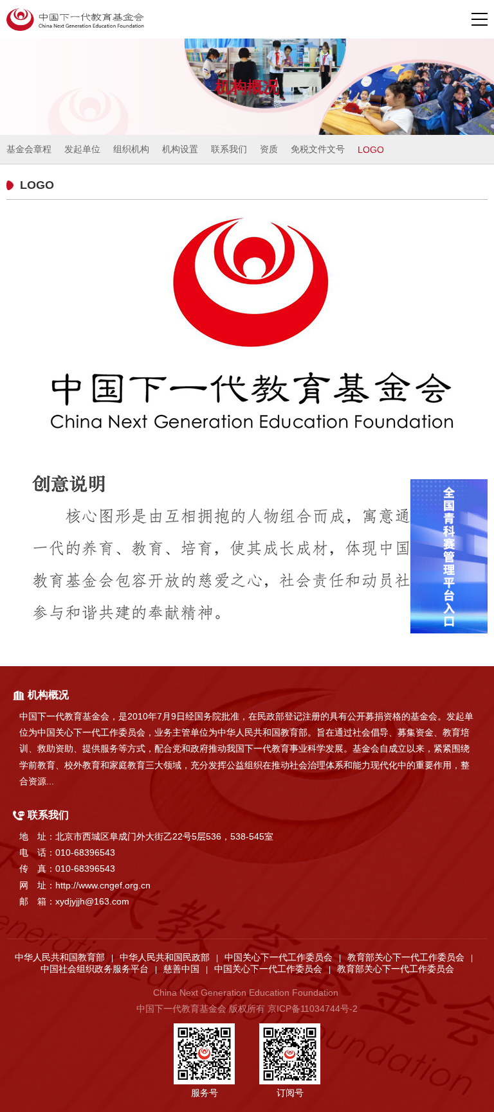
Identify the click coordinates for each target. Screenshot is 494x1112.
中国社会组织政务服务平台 (95, 969)
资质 (269, 149)
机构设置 (180, 149)
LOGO (371, 150)
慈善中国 (181, 969)
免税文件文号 (318, 149)
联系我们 (229, 149)
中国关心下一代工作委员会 (278, 957)
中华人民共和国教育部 (60, 957)
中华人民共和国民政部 (165, 957)
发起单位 (82, 149)
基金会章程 (28, 149)
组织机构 (131, 149)
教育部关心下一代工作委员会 (405, 957)
